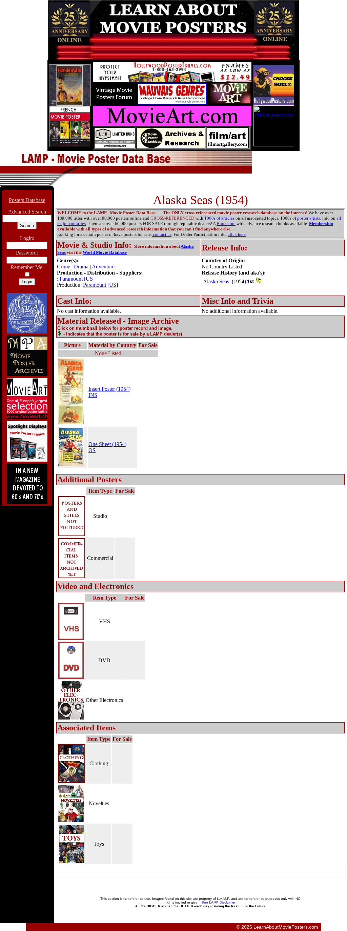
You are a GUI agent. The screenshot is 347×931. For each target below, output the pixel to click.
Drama (81, 266)
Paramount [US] (77, 279)
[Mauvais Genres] (172, 103)
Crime (63, 266)
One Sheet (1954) (107, 444)
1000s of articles (220, 218)
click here (237, 234)
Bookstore (226, 223)
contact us (161, 234)
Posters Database (27, 200)
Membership (321, 223)
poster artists (308, 218)
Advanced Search (27, 212)
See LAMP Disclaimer (218, 902)
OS (92, 450)
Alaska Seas (216, 281)
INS (92, 395)
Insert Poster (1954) (109, 389)
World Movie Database (105, 252)
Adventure (103, 266)
